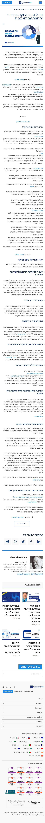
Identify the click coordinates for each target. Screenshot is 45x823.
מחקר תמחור (19, 80)
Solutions (39, 722)
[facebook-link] (14, 687)
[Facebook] (31, 541)
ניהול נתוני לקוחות (18, 517)
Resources (38, 708)
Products (39, 703)
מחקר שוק (33, 9)
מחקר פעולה (19, 254)
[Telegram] (7, 541)
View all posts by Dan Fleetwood (30, 574)
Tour (40, 699)
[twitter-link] (10, 687)
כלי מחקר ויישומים (20, 9)
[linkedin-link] (6, 687)
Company (39, 726)
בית (41, 9)
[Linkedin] (38, 541)
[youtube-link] (3, 687)
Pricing (39, 713)
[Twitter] (23, 541)
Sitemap (6, 812)
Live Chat (27, 691)
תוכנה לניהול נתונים (17, 376)
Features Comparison (34, 717)
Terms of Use (27, 815)
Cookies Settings (17, 815)
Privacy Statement (37, 815)
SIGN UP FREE (7, 2)
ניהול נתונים (38, 168)
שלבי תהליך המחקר (22, 122)
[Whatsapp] (15, 541)
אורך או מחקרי (11, 357)
